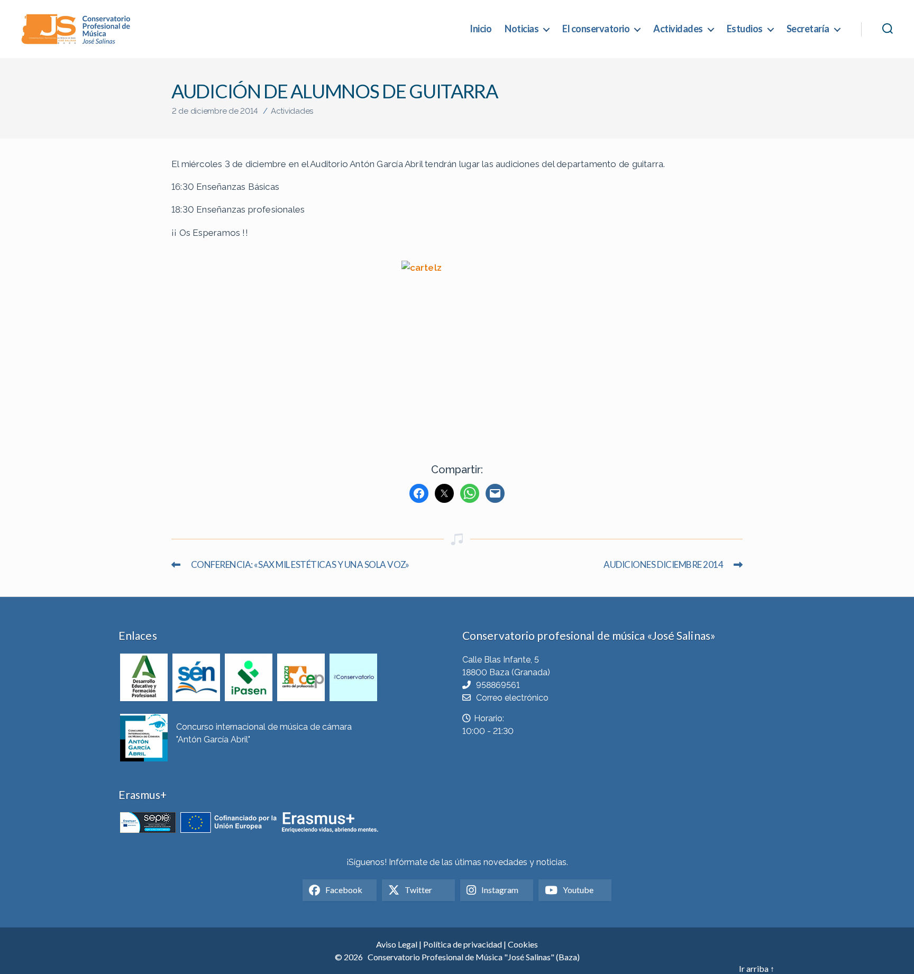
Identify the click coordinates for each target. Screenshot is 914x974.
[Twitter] (444, 493)
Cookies (523, 944)
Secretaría (808, 28)
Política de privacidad (462, 944)
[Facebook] (418, 493)
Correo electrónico (512, 698)
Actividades (678, 28)
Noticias (521, 28)
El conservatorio (595, 28)
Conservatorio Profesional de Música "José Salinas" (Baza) (474, 957)
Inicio (480, 28)
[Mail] (495, 493)
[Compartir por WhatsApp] (469, 493)
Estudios (745, 28)
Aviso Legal (396, 944)
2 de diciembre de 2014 (215, 111)
